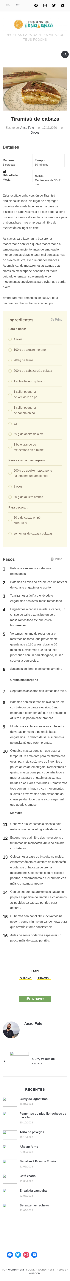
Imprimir (38, 999)
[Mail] (34, 1255)
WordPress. (16, 1269)
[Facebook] (36, 5)
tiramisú (44, 978)
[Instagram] (45, 5)
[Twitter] (53, 5)
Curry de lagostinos (34, 1099)
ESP (18, 4)
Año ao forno (29, 1146)
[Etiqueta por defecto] (62, 5)
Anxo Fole (27, 127)
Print (58, 319)
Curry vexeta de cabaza (43, 1061)
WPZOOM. (35, 1273)
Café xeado (28, 1176)
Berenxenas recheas (34, 1205)
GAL (8, 4)
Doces (35, 132)
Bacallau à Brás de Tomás (38, 1161)
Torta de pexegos (32, 1132)
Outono (25, 978)
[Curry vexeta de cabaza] (19, 1061)
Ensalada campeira (33, 1190)
